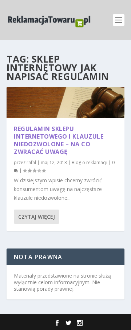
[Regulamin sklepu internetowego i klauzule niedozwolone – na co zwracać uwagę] (65, 102)
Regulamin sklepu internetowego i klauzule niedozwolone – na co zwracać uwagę (58, 140)
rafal (31, 162)
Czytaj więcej (36, 216)
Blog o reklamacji (89, 162)
